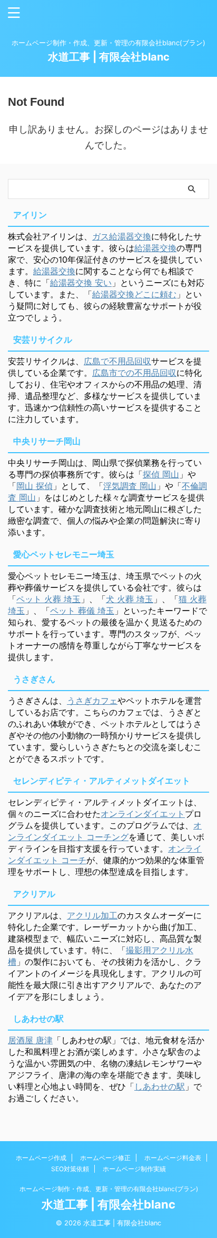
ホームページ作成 (41, 1158)
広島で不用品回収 (117, 361)
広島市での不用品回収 (134, 372)
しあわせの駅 (159, 1086)
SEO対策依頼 (70, 1169)
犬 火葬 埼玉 (129, 599)
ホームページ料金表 (172, 1158)
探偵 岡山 (161, 474)
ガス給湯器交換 (121, 236)
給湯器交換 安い (81, 282)
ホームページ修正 (105, 1158)
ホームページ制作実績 (134, 1169)
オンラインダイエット (143, 813)
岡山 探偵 (34, 486)
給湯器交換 (155, 248)
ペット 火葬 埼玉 (48, 599)
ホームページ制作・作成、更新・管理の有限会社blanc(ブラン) (108, 1189)
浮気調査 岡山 (129, 486)
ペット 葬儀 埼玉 (82, 610)
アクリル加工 (92, 915)
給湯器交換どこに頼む (134, 294)
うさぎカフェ (92, 700)
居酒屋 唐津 (30, 1040)
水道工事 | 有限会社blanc (109, 57)
